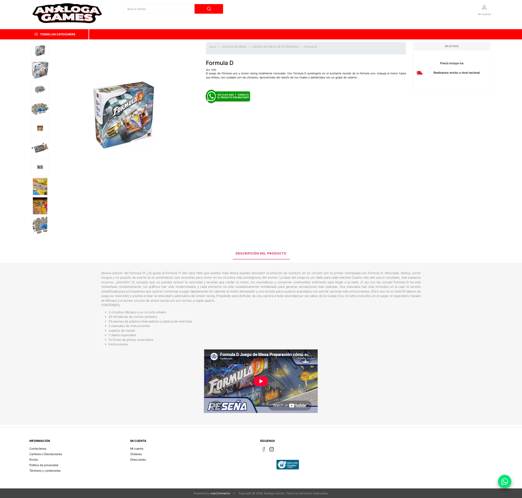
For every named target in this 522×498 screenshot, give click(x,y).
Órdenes (136, 454)
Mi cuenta (484, 14)
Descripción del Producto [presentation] (261, 253)
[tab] (261, 253)
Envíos (33, 459)
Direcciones (138, 459)
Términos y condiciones (45, 470)
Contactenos (37, 448)
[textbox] (159, 9)
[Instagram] (271, 449)
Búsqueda (209, 9)
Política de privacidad (43, 465)
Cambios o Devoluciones (45, 454)
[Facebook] (264, 449)
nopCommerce (220, 493)
